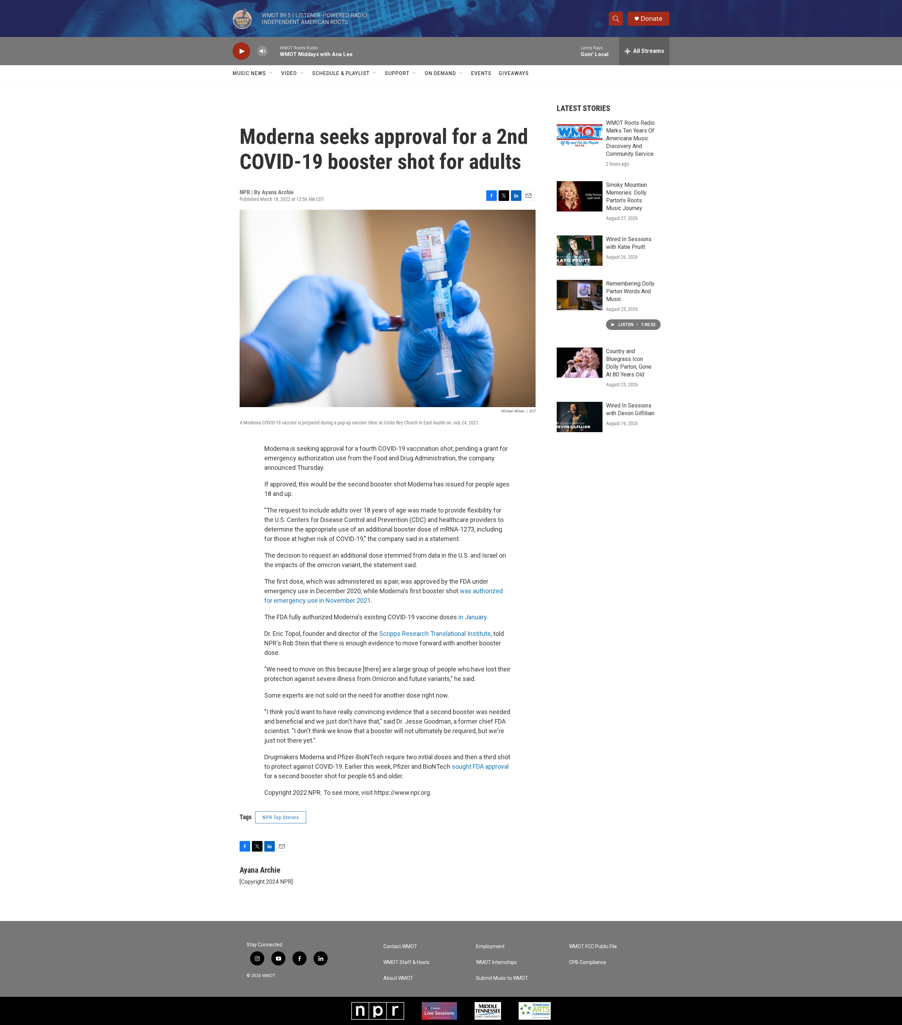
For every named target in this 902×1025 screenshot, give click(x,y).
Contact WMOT (400, 946)
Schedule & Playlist (341, 73)
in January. (473, 617)
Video (289, 73)
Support (397, 73)
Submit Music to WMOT (502, 978)
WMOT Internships (496, 962)
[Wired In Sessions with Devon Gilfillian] (580, 417)
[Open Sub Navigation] (271, 73)
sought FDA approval (480, 766)
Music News (249, 73)
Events (481, 73)
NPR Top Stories (280, 817)
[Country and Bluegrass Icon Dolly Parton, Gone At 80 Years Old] (580, 363)
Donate (651, 18)
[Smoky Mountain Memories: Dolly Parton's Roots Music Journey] (580, 196)
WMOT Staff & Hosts (406, 962)
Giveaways (514, 73)
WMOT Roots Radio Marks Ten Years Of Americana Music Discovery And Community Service (630, 138)
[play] (241, 51)
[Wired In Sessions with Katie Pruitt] (580, 250)
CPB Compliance (587, 962)
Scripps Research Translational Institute (435, 633)
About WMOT (398, 978)
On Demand (440, 73)
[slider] (274, 51)
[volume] (262, 51)
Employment (490, 946)
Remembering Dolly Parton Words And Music (630, 291)
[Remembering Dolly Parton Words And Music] (580, 295)
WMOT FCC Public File (593, 946)
